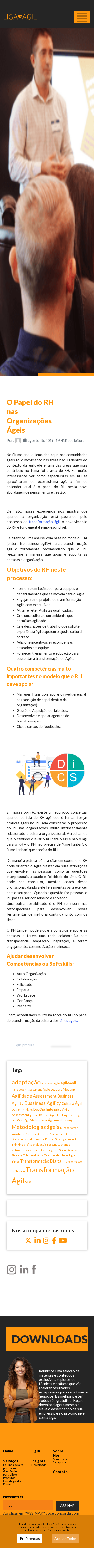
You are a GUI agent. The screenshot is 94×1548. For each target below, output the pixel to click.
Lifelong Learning (68, 1115)
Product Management (53, 1133)
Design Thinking (22, 1109)
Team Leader (52, 1155)
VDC (28, 1182)
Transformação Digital (41, 1161)
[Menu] (82, 17)
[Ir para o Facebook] (54, 1241)
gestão (34, 1115)
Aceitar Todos (65, 1538)
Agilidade (22, 1096)
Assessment (45, 1096)
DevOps (39, 1109)
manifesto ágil (20, 1120)
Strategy (17, 1155)
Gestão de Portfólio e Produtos (10, 1474)
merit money (63, 1120)
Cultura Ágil (72, 1103)
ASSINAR (67, 1505)
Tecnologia (68, 1155)
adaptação (26, 1082)
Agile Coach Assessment (27, 1089)
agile (56, 1083)
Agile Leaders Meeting (59, 1089)
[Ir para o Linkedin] (37, 1241)
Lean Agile (49, 1115)
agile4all (68, 1082)
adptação (46, 1083)
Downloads (50, 1339)
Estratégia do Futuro (12, 1482)
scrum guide (50, 1150)
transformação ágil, (44, 522)
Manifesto (60, 1459)
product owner (35, 1139)
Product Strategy (55, 1139)
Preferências (30, 1538)
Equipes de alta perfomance (13, 1466)
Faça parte (59, 1462)
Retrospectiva (20, 1150)
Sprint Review (68, 1150)
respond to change (58, 1144)
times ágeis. (68, 1020)
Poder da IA (32, 1133)
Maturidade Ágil (41, 1120)
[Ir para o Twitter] (28, 1241)
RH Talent (36, 1150)
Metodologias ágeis (35, 1126)
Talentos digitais (33, 1155)
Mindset (65, 1127)
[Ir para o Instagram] (46, 1241)
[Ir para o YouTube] (63, 1241)
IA (40, 1115)
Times (15, 1161)
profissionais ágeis (35, 1144)
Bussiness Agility (42, 1103)
